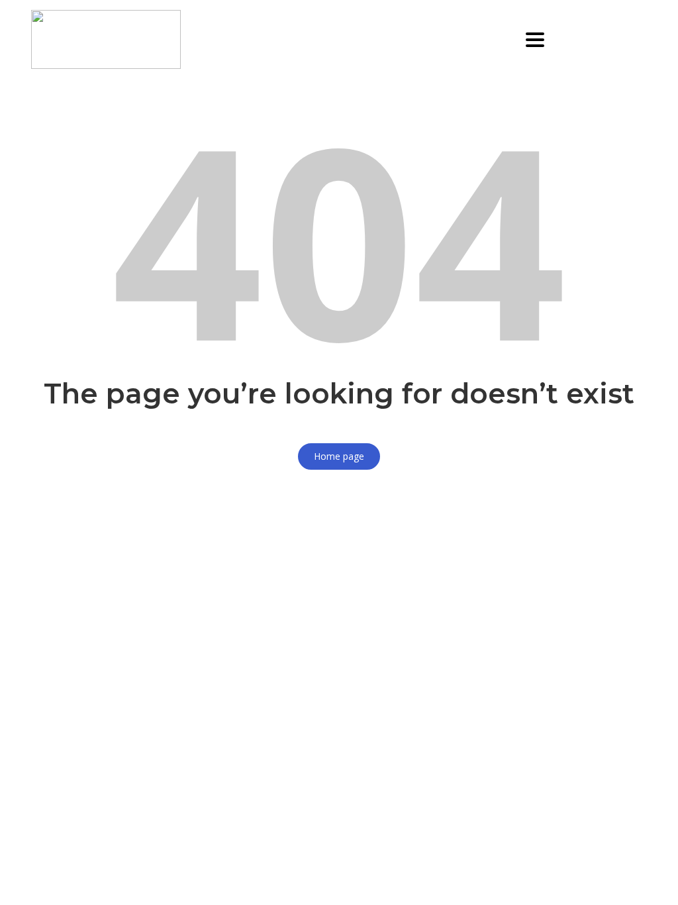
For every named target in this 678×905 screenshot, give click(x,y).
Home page (339, 456)
